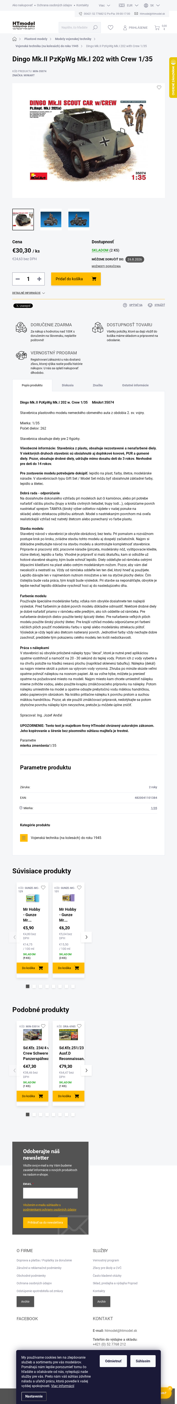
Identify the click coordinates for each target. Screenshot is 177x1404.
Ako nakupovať (22, 5)
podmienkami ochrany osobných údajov (49, 1209)
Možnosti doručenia (106, 266)
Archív (25, 1301)
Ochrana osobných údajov (54, 5)
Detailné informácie (26, 292)
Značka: (23, 75)
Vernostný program (106, 1260)
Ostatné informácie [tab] (135, 385)
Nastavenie (34, 1396)
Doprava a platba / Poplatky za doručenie (44, 1260)
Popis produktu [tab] (32, 385)
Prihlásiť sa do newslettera (45, 1222)
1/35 (154, 808)
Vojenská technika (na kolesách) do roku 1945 (66, 838)
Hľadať (95, 27)
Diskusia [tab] (68, 385)
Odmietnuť (113, 1361)
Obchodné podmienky (31, 1275)
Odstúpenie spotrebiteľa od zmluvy (40, 1291)
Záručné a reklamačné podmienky (39, 1268)
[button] (27, 986)
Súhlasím (143, 1361)
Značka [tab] (98, 385)
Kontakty (82, 5)
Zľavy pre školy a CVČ (107, 1268)
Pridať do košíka (69, 279)
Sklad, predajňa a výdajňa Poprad (115, 1283)
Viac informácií (62, 1386)
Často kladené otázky (107, 1275)
